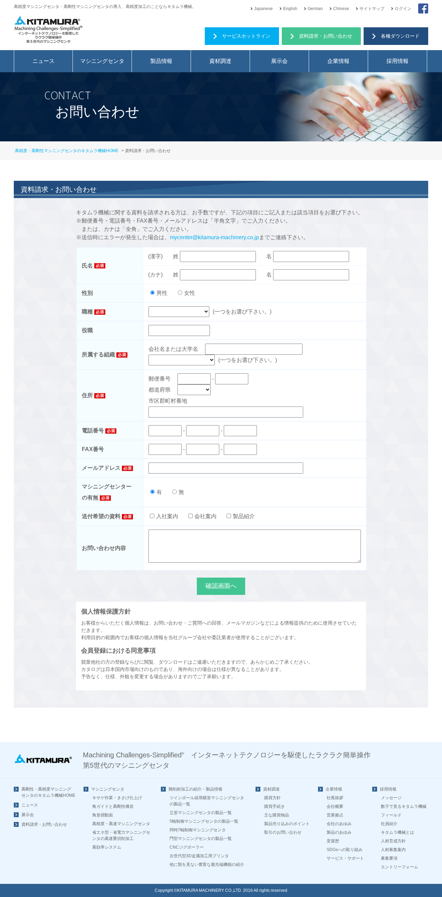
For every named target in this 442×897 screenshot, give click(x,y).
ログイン (403, 8)
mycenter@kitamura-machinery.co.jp (214, 237)
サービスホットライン (246, 36)
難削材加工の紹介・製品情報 (195, 789)
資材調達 (220, 61)
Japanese (263, 8)
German (315, 8)
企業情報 (338, 61)
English (290, 8)
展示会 (279, 61)
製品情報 (161, 61)
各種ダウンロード (400, 36)
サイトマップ (371, 8)
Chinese (341, 8)
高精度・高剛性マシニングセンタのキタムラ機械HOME (66, 150)
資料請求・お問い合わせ (325, 36)
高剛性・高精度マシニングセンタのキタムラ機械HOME (48, 792)
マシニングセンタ (102, 61)
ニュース (43, 61)
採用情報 (397, 61)
